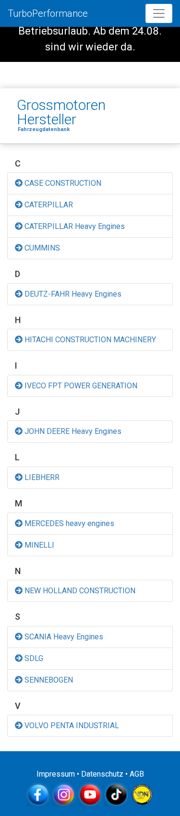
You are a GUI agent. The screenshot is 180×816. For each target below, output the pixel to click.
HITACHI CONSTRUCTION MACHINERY (89, 339)
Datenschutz (102, 774)
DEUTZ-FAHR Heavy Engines (72, 294)
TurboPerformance (48, 13)
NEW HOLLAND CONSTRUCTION (79, 590)
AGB (137, 774)
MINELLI (38, 545)
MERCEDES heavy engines (68, 523)
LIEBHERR (41, 477)
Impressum (55, 774)
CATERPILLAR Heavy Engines (74, 226)
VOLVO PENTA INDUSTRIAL (71, 725)
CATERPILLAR (48, 204)
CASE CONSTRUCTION (62, 183)
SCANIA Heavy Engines (63, 636)
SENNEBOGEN (48, 679)
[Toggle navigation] (158, 13)
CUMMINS (41, 247)
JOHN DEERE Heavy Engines (72, 431)
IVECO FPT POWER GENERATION (80, 385)
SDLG (33, 658)
